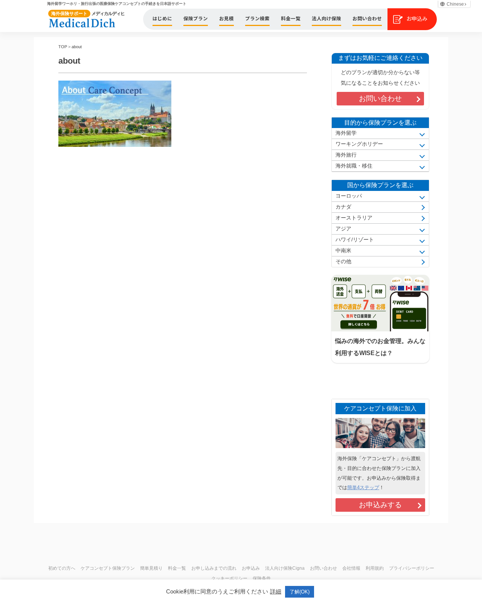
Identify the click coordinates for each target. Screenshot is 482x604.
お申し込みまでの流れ (213, 568)
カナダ (343, 207)
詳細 (275, 591)
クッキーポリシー (229, 578)
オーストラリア (354, 218)
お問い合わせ (380, 98)
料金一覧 (177, 568)
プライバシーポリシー (411, 568)
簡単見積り (151, 568)
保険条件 (262, 578)
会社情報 (351, 568)
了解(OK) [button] (300, 592)
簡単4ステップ (363, 487)
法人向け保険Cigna (285, 568)
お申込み (251, 568)
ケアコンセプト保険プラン (108, 568)
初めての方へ (61, 568)
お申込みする (380, 505)
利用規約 (375, 568)
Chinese (455, 4)
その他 (343, 261)
